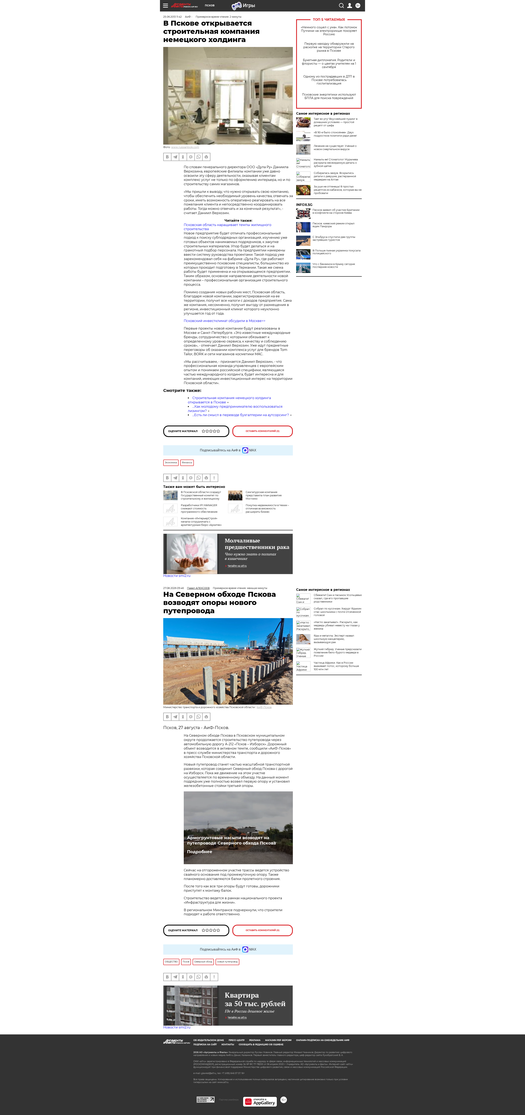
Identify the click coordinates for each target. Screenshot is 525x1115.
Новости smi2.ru (177, 576)
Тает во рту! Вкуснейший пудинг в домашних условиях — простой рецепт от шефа (335, 122)
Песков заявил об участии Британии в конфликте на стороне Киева (336, 211)
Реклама (254, 1040)
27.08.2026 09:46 (173, 588)
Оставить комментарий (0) (263, 431)
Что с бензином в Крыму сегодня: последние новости (334, 265)
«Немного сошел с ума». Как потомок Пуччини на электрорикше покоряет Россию (329, 31)
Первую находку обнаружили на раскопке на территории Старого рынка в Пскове (329, 47)
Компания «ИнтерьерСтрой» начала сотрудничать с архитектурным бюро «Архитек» (201, 521)
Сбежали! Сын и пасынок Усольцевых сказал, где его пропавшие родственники (338, 598)
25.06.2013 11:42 (172, 16)
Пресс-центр (236, 1040)
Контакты (227, 1044)
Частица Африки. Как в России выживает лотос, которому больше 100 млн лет (336, 666)
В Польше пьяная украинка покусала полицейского (337, 252)
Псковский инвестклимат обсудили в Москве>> (224, 321)
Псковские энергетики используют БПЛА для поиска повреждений (329, 96)
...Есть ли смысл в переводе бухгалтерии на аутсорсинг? (240, 415)
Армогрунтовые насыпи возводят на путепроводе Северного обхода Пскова (231, 840)
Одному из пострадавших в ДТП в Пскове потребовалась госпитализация (329, 80)
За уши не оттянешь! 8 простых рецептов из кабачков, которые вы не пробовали (338, 190)
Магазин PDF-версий (278, 1040)
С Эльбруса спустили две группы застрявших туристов (334, 238)
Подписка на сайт (205, 1044)
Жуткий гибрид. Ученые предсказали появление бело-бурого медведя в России (338, 652)
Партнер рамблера (229, 1099)
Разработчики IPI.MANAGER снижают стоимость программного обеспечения (199, 508)
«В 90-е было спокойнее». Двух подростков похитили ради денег (335, 134)
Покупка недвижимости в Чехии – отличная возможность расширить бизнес (267, 508)
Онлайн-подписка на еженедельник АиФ (322, 1040)
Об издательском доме (208, 1040)
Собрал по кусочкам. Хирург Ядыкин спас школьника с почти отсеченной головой (337, 612)
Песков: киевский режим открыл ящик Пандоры (334, 225)
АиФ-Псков (264, 707)
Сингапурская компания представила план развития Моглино (264, 495)
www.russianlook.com (185, 147)
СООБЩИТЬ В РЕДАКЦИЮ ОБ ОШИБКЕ (261, 1044)
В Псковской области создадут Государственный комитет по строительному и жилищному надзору (192, 497)
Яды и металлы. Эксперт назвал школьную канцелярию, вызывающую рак (334, 639)
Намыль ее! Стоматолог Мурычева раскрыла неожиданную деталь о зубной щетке (336, 163)
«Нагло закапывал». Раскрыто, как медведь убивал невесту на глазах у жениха (337, 625)
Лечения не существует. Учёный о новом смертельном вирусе (335, 147)
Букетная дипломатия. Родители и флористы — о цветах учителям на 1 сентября (329, 63)
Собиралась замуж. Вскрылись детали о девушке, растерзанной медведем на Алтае (335, 176)
